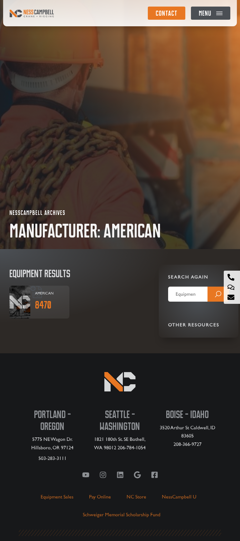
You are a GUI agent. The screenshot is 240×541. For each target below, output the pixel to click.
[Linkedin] (120, 474)
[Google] (137, 474)
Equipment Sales (57, 496)
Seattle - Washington (120, 420)
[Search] (218, 294)
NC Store (136, 496)
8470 (43, 305)
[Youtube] (85, 474)
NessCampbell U (179, 496)
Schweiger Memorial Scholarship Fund (121, 514)
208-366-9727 (187, 444)
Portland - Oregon (52, 420)
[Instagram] (103, 474)
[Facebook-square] (154, 474)
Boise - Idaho (187, 414)
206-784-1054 (132, 447)
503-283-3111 (52, 458)
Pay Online (100, 496)
